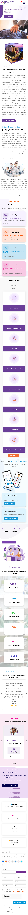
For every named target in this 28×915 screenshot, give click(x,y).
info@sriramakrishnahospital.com (14, 818)
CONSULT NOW (9, 503)
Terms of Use (14, 909)
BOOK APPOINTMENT (10, 519)
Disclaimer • (21, 907)
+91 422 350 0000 (14, 828)
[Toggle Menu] (24, 3)
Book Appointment (11, 785)
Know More (13, 455)
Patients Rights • (20, 905)
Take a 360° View (9, 120)
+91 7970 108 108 (14, 832)
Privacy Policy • (16, 907)
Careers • (6, 905)
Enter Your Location (7, 869)
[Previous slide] (2, 693)
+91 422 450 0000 (14, 830)
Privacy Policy (15, 891)
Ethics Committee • (13, 905)
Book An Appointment (19, 902)
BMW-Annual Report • (8, 907)
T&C (22, 891)
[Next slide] (26, 693)
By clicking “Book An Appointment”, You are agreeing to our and (14, 890)
